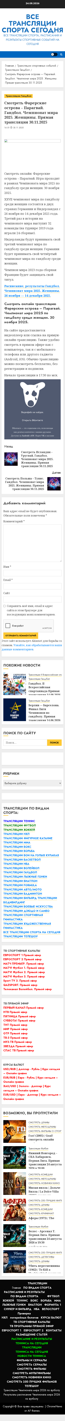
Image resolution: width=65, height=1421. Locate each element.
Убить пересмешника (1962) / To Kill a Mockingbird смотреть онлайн (45, 1271)
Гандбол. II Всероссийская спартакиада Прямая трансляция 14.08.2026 (44, 689)
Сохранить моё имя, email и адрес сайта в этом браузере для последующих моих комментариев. (31, 610)
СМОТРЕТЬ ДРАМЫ (38, 1122)
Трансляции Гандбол (18, 96)
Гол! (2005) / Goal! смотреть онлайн (41, 1137)
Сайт (6, 593)
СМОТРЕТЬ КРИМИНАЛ (41, 1213)
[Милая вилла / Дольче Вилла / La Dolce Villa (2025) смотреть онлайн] (14, 1183)
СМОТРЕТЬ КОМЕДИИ (40, 1174)
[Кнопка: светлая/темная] (54, 54)
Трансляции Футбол (38, 1148)
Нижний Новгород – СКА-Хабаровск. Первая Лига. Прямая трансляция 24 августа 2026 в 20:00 (45, 1160)
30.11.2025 (18, 127)
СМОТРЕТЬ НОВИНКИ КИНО (44, 1183)
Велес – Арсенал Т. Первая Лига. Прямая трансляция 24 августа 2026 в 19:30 (45, 1236)
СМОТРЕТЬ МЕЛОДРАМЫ (42, 1126)
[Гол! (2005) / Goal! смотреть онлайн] (14, 1131)
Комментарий (14, 521)
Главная (16, 1288)
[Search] (61, 54)
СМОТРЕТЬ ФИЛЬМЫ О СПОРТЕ (46, 1131)
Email (8, 580)
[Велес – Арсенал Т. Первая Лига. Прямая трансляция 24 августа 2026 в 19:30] (14, 1235)
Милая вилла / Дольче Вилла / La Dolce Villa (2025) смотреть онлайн (44, 1193)
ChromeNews (54, 1406)
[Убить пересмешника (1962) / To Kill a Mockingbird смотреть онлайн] (14, 1261)
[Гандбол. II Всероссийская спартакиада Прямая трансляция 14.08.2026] (14, 683)
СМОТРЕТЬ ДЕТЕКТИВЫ (41, 1257)
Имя (7, 567)
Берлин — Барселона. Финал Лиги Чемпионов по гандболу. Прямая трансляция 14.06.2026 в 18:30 (44, 714)
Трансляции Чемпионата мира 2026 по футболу (32, 1390)
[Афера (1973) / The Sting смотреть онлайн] (14, 1209)
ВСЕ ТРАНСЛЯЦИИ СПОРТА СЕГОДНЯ (32, 23)
